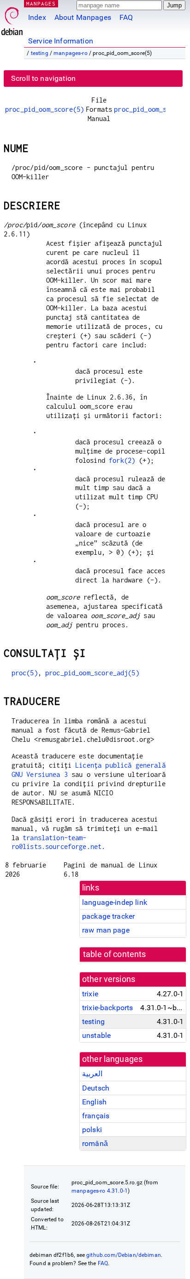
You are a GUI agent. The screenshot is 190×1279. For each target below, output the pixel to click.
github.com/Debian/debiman (123, 1255)
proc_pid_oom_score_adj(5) (92, 673)
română (95, 1143)
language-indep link (114, 902)
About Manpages (82, 17)
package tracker (108, 916)
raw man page (106, 930)
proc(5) (25, 673)
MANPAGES (41, 3)
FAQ (126, 17)
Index (37, 17)
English (94, 1101)
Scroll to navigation (43, 78)
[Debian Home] (12, 18)
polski (92, 1129)
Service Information (60, 40)
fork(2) (122, 460)
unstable (96, 1035)
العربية (92, 1073)
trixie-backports (107, 1007)
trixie (90, 993)
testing (39, 53)
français (95, 1115)
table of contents (114, 954)
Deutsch (95, 1088)
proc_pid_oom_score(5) (44, 109)
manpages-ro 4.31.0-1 (99, 1191)
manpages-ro (70, 53)
